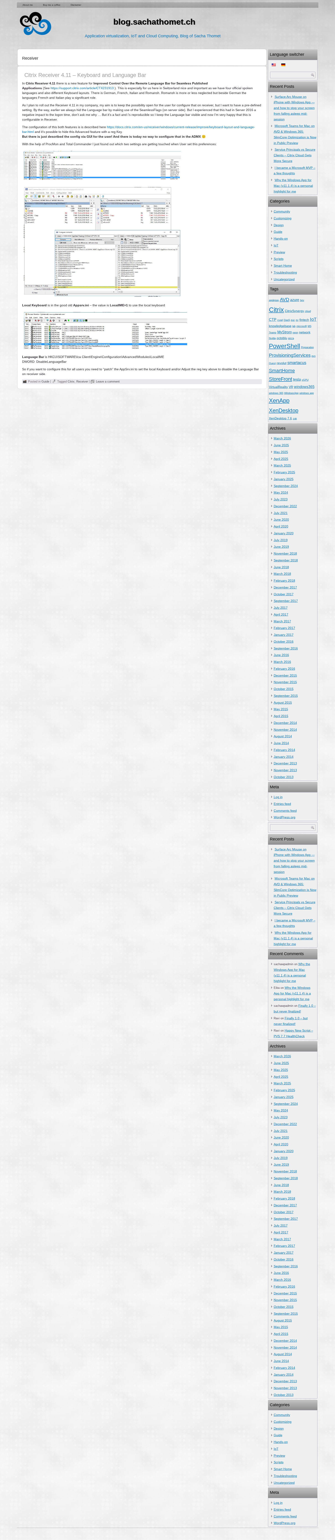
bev (302, 300)
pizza (291, 338)
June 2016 (281, 655)
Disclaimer (76, 5)
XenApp (279, 400)
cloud (308, 311)
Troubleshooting (285, 272)
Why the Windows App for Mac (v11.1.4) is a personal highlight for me (293, 185)
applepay (274, 300)
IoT (276, 245)
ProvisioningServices (290, 355)
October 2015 (284, 689)
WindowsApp (291, 393)
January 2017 (284, 635)
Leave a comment (108, 381)
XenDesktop (283, 410)
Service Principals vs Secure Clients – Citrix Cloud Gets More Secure (294, 155)
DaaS (287, 320)
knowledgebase (280, 326)
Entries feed (282, 804)
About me (28, 5)
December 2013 (285, 763)
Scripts (278, 259)
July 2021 (281, 513)
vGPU (305, 379)
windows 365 (276, 393)
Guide (45, 381)
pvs (314, 356)
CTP (272, 319)
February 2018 (284, 580)
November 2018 (285, 553)
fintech (304, 320)
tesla (297, 379)
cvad (280, 320)
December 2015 (285, 675)
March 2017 (282, 621)
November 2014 (285, 729)
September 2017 (286, 601)
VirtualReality (278, 387)
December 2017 (285, 587)
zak (295, 418)
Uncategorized (284, 279)
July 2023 (281, 499)
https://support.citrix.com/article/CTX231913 (82, 88)
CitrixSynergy (294, 311)
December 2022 (285, 506)
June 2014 (281, 743)
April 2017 (281, 614)
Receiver (82, 381)
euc (293, 320)
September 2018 (286, 560)
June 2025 (281, 445)
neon (295, 332)
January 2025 (284, 479)
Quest (272, 363)
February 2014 (284, 750)
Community (282, 211)
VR (291, 387)
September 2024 (286, 486)
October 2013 (284, 777)
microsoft (301, 326)
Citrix (71, 381)
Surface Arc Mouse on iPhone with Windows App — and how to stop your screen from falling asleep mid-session (294, 108)
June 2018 (281, 567)
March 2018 (282, 574)
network (304, 332)
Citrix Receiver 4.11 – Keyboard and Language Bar (85, 75)
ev (297, 320)
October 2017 (284, 594)
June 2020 (281, 519)
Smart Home (283, 265)
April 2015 (281, 716)
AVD (284, 299)
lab (294, 326)
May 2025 (281, 452)
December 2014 (285, 723)
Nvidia (272, 338)
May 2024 (281, 492)
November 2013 (285, 770)
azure (294, 300)
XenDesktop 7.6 (280, 418)
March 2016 (282, 662)
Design (279, 225)
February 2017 (284, 628)
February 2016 (284, 668)
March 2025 (282, 465)
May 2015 (281, 709)
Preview (279, 252)
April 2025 (281, 459)
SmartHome (282, 370)
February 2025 (284, 472)
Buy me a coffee (51, 5)
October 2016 (284, 641)
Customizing (282, 218)
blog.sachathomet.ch (154, 21)
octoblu (282, 338)
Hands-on (281, 238)
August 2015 (283, 702)
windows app (306, 393)
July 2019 (281, 540)
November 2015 (285, 682)
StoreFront (280, 379)
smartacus (296, 362)
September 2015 (286, 696)
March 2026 (282, 438)
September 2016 (286, 648)
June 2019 (281, 546)
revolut (281, 363)
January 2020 (284, 533)
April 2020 (281, 526)
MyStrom (284, 332)
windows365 (304, 387)
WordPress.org (284, 817)
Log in (278, 797)
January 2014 (284, 757)
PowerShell (284, 346)
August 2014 (283, 736)
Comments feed (285, 810)
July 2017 (281, 607)
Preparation (307, 347)
